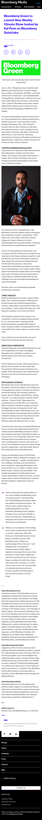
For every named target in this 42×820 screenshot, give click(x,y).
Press (39, 7)
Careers (4, 764)
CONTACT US (21, 788)
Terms (3, 748)
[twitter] (10, 734)
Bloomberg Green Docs (22, 723)
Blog (3, 770)
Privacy (4, 743)
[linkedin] (16, 734)
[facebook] (4, 734)
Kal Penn (14, 726)
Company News (7, 799)
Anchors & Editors (8, 801)
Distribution (6, 804)
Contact (38, 3)
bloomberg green (9, 723)
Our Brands (18, 7)
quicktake (20, 726)
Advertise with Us (6, 7)
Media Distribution (29, 7)
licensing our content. (16, 814)
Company (5, 753)
